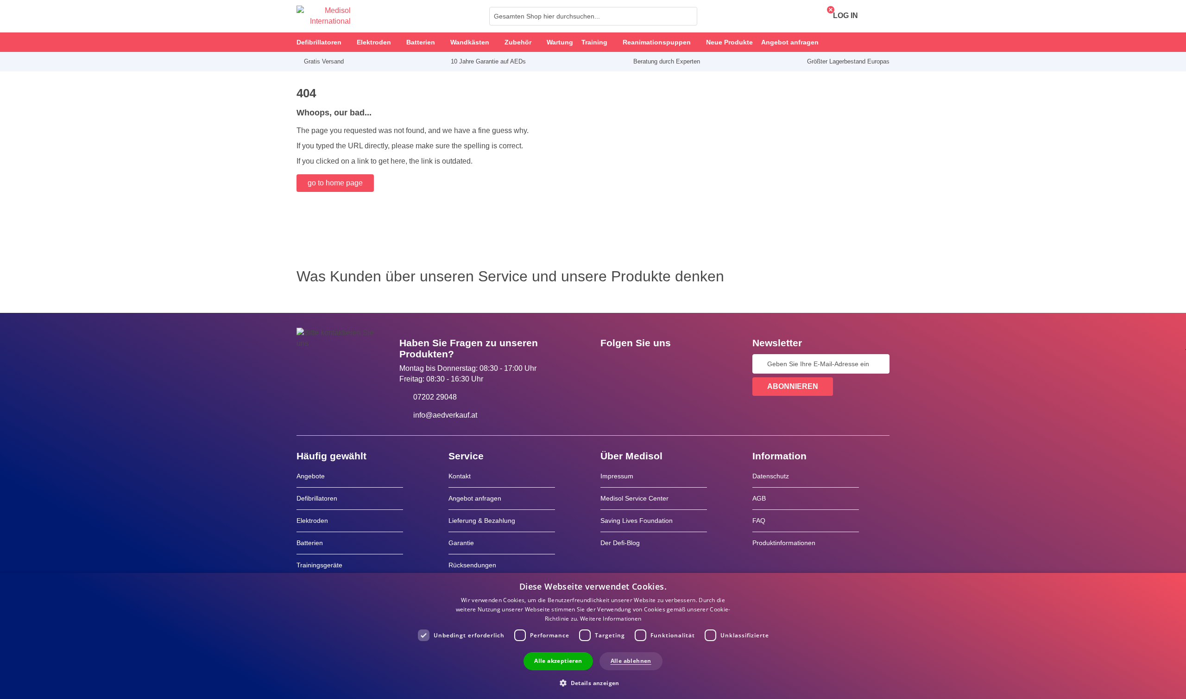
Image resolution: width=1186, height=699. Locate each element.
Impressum (616, 476)
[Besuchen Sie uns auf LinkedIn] (637, 364)
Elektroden (312, 520)
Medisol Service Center (634, 498)
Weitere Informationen (610, 619)
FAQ (758, 520)
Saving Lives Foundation (636, 520)
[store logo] (323, 16)
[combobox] (593, 16)
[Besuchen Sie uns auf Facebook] (610, 364)
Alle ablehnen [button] (631, 661)
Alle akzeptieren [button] (558, 661)
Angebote (310, 476)
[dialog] (593, 636)
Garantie (461, 542)
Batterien (309, 542)
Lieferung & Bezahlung (481, 520)
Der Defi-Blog (620, 542)
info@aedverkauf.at (445, 415)
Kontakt (459, 476)
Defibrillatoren (316, 498)
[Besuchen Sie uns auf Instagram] (664, 364)
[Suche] (687, 16)
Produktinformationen (783, 542)
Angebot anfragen (474, 498)
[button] (593, 682)
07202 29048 (435, 397)
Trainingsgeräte (319, 565)
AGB (759, 498)
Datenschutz (770, 476)
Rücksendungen (472, 565)
